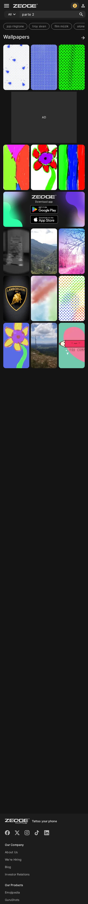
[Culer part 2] (72, 167)
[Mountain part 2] (44, 251)
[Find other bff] (72, 345)
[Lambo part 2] (16, 298)
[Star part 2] (72, 67)
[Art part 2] (16, 67)
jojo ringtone (15, 26)
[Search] (81, 14)
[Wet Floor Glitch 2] (16, 251)
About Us (11, 852)
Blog (8, 867)
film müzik (62, 26)
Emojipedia (12, 892)
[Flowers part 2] (16, 167)
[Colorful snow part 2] (72, 251)
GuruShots (12, 900)
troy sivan (39, 26)
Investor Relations (17, 874)
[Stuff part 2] (44, 67)
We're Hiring (13, 859)
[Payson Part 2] (44, 345)
